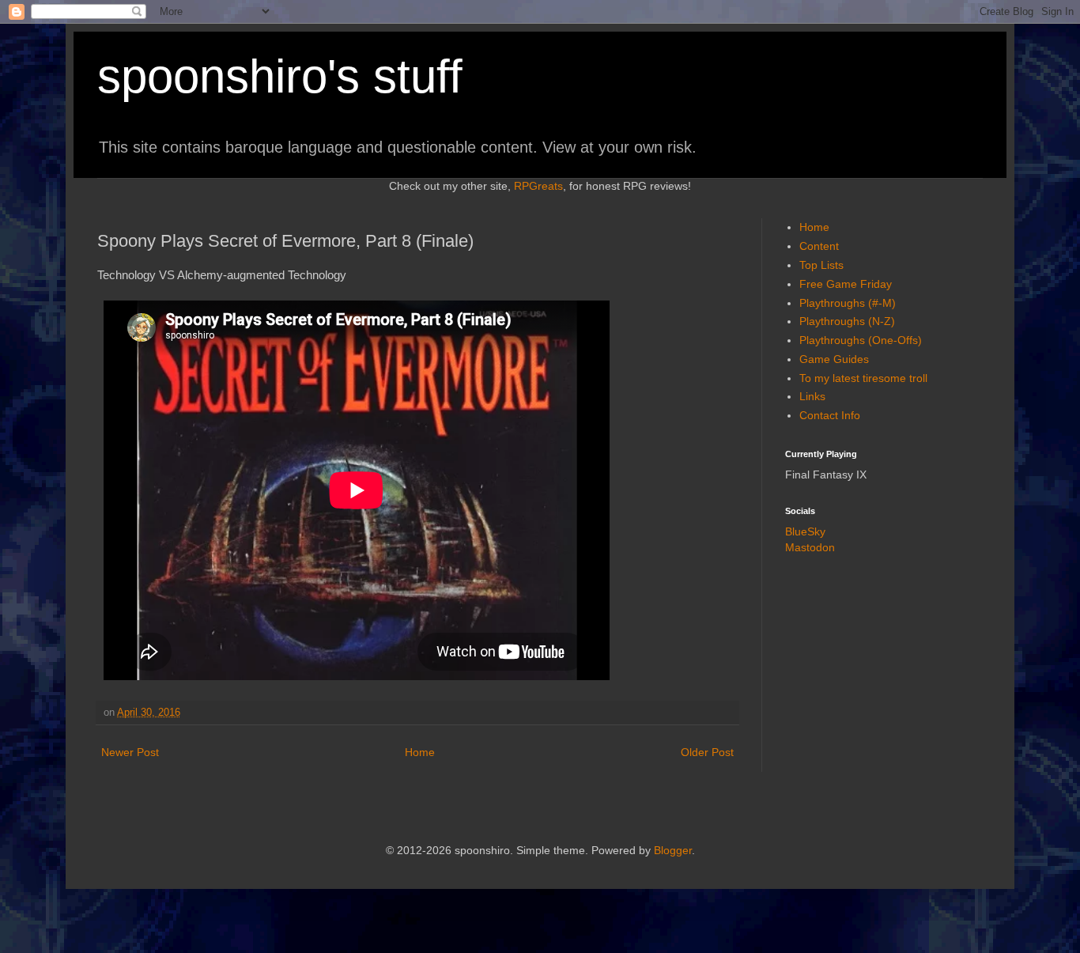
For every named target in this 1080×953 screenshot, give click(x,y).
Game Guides (834, 359)
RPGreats (538, 186)
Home (420, 752)
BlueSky (805, 531)
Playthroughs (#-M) (847, 303)
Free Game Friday (845, 284)
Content (819, 246)
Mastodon (810, 547)
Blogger (673, 850)
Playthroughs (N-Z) (847, 321)
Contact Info (829, 415)
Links (812, 396)
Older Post (707, 752)
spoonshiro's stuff (280, 76)
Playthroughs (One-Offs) (860, 340)
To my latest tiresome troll (863, 378)
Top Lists (821, 265)
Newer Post (130, 752)
